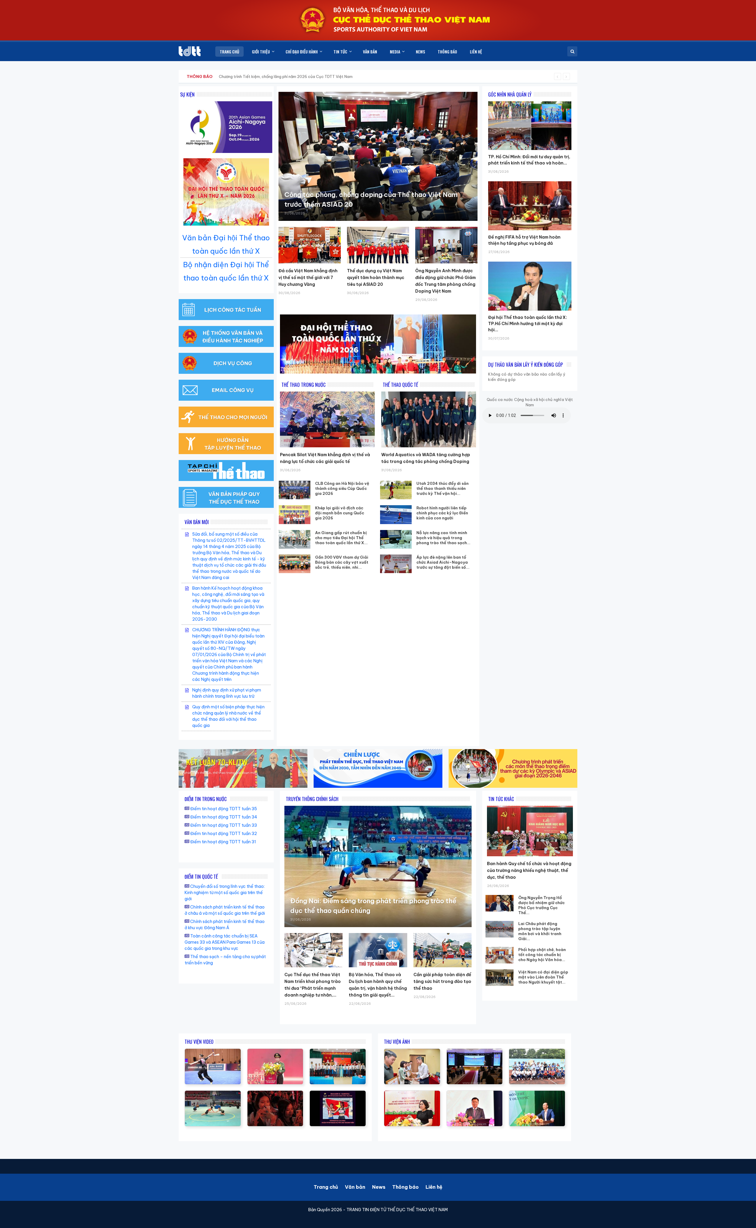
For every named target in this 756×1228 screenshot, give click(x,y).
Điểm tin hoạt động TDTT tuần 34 (223, 817)
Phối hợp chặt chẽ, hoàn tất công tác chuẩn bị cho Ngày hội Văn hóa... (542, 954)
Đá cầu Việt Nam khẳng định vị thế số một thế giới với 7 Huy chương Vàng (308, 277)
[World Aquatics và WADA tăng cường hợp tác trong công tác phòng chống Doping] (428, 419)
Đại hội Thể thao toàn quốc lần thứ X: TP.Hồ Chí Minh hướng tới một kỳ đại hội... (527, 323)
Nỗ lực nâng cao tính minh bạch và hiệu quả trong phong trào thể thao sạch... (443, 537)
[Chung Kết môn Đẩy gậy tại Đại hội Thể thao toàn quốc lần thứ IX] (213, 1093)
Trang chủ (326, 1187)
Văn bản (355, 1187)
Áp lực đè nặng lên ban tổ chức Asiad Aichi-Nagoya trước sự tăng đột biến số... (443, 562)
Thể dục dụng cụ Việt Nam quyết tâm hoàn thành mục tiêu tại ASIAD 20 (375, 277)
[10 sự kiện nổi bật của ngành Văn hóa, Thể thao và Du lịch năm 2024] (275, 1093)
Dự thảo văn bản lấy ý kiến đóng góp (525, 364)
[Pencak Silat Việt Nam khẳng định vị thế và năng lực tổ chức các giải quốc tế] (327, 419)
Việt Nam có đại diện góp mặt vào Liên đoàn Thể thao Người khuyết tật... (543, 977)
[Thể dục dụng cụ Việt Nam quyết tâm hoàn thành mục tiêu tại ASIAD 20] (378, 245)
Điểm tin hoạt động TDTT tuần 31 (223, 841)
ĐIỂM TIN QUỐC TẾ (201, 876)
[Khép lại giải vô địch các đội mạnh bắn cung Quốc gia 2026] (295, 514)
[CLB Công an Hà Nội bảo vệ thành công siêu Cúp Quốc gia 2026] (295, 490)
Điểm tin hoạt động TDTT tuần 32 (223, 833)
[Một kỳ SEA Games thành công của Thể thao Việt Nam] (338, 1093)
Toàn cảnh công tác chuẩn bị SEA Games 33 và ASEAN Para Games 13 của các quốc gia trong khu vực (225, 942)
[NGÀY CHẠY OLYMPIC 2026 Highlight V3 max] (275, 1051)
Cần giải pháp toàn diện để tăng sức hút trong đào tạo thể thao (442, 981)
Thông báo (405, 1187)
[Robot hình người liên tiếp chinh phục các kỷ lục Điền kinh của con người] (396, 514)
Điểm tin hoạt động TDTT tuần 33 (223, 825)
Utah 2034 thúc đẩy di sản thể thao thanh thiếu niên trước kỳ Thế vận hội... (442, 488)
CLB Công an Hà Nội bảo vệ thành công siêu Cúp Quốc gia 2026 (342, 488)
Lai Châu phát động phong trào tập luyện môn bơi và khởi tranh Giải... (539, 931)
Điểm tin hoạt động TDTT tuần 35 (223, 808)
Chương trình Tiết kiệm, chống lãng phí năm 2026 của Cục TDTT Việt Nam (286, 76)
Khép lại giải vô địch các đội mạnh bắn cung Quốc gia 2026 (339, 512)
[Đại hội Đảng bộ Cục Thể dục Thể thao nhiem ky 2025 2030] (338, 1051)
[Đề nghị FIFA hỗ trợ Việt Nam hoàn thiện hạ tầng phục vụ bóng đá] (529, 181)
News (378, 1187)
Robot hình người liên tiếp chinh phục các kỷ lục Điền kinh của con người (442, 512)
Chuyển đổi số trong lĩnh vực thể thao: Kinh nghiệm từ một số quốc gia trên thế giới (225, 892)
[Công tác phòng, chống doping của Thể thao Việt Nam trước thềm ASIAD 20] (378, 156)
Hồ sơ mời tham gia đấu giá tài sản (217, 76)
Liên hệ (434, 1187)
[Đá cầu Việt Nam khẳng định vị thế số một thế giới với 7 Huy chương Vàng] (309, 245)
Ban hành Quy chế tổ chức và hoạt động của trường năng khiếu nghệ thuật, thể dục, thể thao (529, 870)
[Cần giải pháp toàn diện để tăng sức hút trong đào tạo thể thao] (442, 950)
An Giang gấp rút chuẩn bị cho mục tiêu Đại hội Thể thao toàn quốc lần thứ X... (341, 537)
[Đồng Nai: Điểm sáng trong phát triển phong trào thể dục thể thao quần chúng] (378, 866)
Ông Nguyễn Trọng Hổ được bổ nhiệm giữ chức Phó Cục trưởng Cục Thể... (541, 905)
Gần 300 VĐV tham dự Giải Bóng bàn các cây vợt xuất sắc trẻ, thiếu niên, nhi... (341, 562)
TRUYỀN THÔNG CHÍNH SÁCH (312, 799)
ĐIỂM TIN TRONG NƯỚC (206, 799)
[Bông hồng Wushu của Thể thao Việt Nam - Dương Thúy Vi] (213, 1051)
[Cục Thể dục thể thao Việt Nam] (190, 51)
